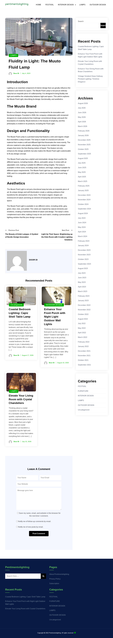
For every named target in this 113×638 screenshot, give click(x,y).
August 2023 (83, 268)
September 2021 (84, 365)
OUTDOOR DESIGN (98, 5)
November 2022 (84, 310)
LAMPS (82, 5)
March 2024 (82, 236)
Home (38, 5)
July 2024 (82, 218)
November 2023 (84, 255)
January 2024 (83, 245)
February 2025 (83, 186)
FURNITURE (83, 391)
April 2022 (82, 333)
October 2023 (83, 259)
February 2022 (83, 342)
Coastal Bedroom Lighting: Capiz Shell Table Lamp (25, 597)
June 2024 (82, 223)
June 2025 (82, 167)
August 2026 (83, 103)
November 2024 (84, 200)
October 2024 (83, 204)
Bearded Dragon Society (75, 632)
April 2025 (82, 177)
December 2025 (84, 140)
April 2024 (82, 232)
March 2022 (82, 337)
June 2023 (82, 278)
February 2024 (83, 241)
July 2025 (82, 163)
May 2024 (82, 227)
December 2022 (84, 305)
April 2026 (82, 122)
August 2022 (83, 319)
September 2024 (84, 209)
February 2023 (83, 296)
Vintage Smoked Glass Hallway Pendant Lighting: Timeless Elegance (90, 79)
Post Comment (39, 533)
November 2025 (84, 145)
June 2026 (82, 112)
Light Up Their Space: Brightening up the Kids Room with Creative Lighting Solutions (57, 237)
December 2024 (84, 195)
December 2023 (84, 250)
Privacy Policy (54, 579)
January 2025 (83, 190)
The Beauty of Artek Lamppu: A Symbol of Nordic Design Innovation (21, 235)
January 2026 (83, 135)
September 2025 (84, 154)
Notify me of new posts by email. (30, 527)
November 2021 (84, 355)
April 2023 (82, 287)
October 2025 (83, 149)
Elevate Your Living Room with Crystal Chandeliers (25, 609)
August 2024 (83, 213)
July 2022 (82, 323)
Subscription (54, 583)
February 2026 (83, 131)
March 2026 (82, 126)
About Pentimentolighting (59, 574)
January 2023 (83, 300)
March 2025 (82, 181)
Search (81, 21)
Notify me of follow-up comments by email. (34, 521)
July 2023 (82, 273)
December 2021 (84, 351)
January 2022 (83, 346)
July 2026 (82, 108)
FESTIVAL (49, 5)
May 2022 (82, 328)
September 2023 (84, 264)
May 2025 (82, 172)
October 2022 (83, 314)
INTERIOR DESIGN (66, 5)
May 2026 (82, 117)
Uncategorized (16, 305)
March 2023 (82, 291)
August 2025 (83, 158)
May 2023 (82, 282)
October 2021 (83, 360)
